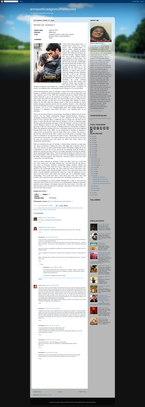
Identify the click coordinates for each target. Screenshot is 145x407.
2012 (93, 192)
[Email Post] (56, 205)
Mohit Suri (36, 209)
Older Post (82, 392)
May (94, 173)
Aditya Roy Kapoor (47, 208)
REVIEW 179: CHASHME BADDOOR (102, 183)
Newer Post (37, 392)
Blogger (94, 402)
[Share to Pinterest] (67, 206)
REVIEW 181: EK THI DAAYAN (100, 179)
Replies (42, 264)
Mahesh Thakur (79, 208)
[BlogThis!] (61, 206)
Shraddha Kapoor (52, 209)
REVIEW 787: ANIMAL (103, 266)
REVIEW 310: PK (102, 318)
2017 (93, 148)
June (94, 171)
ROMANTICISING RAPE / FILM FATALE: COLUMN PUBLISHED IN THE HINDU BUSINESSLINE (104, 254)
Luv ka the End (47, 107)
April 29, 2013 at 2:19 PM (49, 227)
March (95, 186)
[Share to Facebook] (65, 206)
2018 (93, 146)
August (95, 167)
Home (60, 392)
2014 (93, 155)
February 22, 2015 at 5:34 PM (52, 308)
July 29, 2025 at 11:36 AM (56, 267)
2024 (93, 138)
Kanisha (40, 227)
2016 (93, 150)
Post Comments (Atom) (45, 394)
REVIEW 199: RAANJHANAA (101, 244)
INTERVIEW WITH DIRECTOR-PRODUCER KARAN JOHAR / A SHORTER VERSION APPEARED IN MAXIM (104, 298)
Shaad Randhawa (43, 209)
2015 (93, 152)
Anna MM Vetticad (56, 208)
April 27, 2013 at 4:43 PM (49, 217)
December (96, 158)
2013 (93, 157)
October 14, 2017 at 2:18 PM (52, 325)
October (95, 163)
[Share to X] (63, 206)
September (96, 165)
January (95, 190)
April (94, 175)
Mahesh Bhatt (71, 208)
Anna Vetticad (64, 208)
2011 (93, 194)
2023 (93, 140)
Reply (39, 222)
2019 (93, 144)
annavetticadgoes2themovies (53, 9)
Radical (40, 217)
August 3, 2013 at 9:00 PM (52, 285)
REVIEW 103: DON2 (103, 307)
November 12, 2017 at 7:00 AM (52, 339)
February (95, 188)
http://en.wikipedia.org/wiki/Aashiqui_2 (60, 201)
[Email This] (60, 206)
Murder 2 (56, 118)
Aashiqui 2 (39, 208)
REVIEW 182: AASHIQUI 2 (99, 177)
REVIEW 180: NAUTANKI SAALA (101, 181)
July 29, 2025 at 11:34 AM (51, 352)
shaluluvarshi (41, 285)
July (94, 169)
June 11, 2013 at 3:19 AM (51, 237)
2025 (93, 136)
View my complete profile (96, 110)
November (96, 161)
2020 (93, 142)
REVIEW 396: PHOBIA (103, 224)
